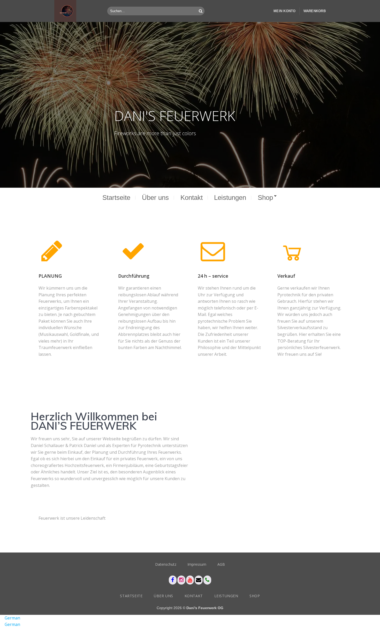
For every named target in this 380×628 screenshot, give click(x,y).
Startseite (116, 197)
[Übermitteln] (200, 11)
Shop (265, 197)
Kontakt (191, 197)
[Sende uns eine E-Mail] (199, 580)
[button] (284, 11)
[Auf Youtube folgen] (190, 580)
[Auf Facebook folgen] (173, 580)
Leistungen (230, 197)
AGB (221, 564)
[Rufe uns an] (207, 580)
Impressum (196, 564)
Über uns (155, 197)
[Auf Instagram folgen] (181, 580)
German (12, 618)
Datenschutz (165, 564)
